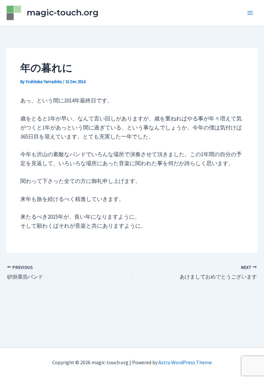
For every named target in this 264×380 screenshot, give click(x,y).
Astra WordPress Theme (185, 362)
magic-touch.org (63, 12)
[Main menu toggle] (250, 12)
